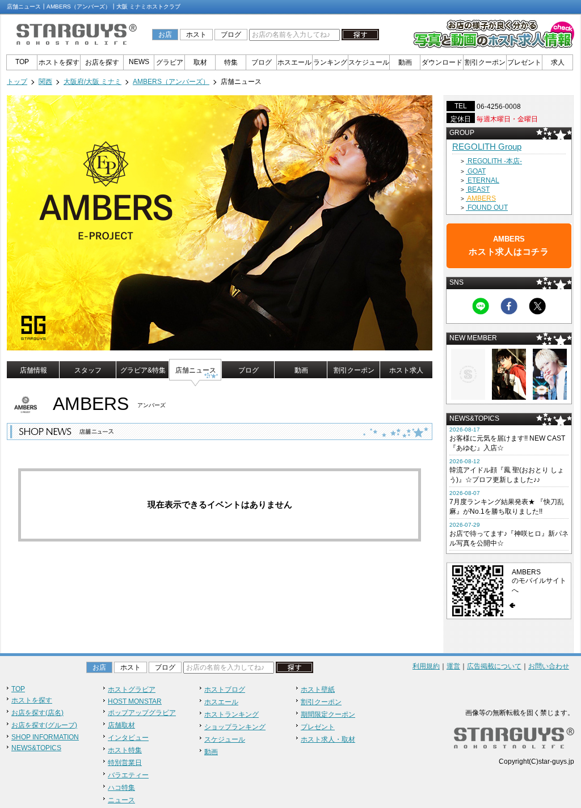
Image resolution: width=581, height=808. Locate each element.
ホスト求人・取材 (328, 739)
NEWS (139, 62)
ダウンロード (442, 62)
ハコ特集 (121, 788)
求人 (558, 62)
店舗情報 (33, 370)
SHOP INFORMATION (45, 737)
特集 (231, 62)
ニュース (121, 800)
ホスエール (294, 62)
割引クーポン (485, 62)
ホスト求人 (406, 370)
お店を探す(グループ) (44, 725)
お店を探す (102, 62)
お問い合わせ (548, 666)
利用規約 (426, 666)
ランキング (330, 62)
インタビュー (128, 738)
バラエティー (128, 775)
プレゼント (524, 62)
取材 (200, 62)
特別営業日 (125, 763)
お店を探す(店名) (37, 713)
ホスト (196, 35)
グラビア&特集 (143, 370)
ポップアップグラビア (142, 713)
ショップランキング (235, 727)
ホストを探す (59, 62)
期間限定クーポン (328, 714)
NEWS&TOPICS (36, 748)
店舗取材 (121, 725)
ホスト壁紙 (318, 689)
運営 (453, 666)
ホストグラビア (131, 689)
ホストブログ (224, 689)
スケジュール (368, 62)
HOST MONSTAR (135, 701)
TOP (22, 62)
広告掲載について (494, 666)
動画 (405, 62)
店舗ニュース (195, 370)
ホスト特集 (125, 750)
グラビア (169, 62)
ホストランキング (231, 714)
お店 (165, 35)
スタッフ (88, 370)
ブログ (231, 35)
